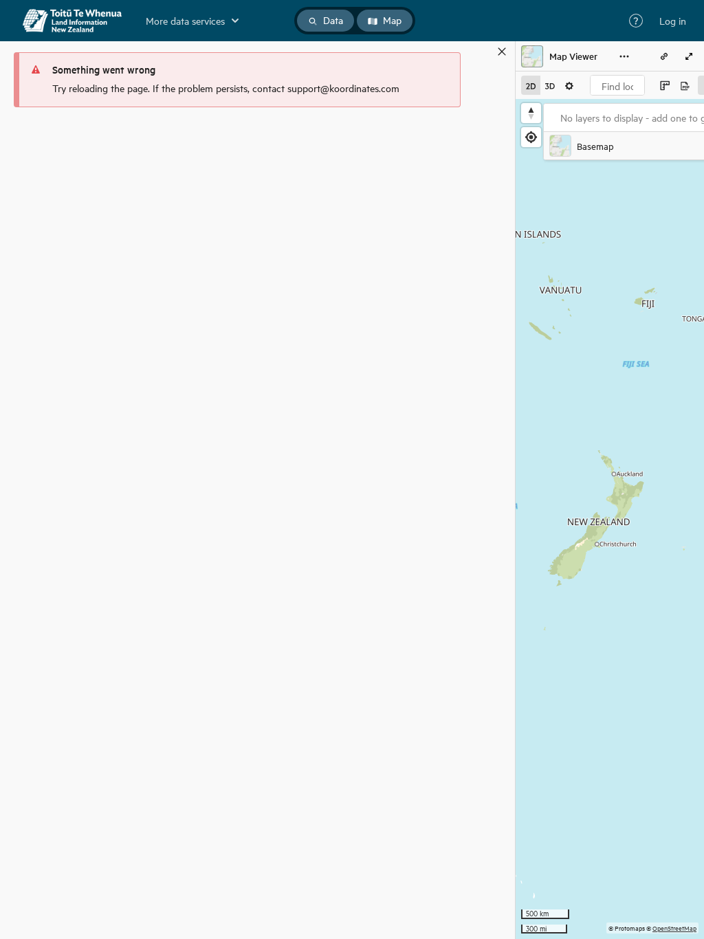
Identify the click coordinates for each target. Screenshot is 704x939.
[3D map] (550, 85)
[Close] (502, 51)
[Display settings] (569, 85)
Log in (672, 20)
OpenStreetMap (674, 927)
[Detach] (482, 51)
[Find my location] (531, 137)
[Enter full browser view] (688, 56)
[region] (610, 519)
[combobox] (617, 85)
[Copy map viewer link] (664, 56)
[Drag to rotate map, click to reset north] (531, 113)
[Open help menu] (636, 21)
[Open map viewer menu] (624, 56)
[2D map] (530, 85)
